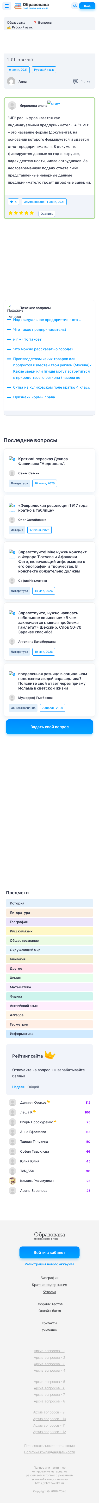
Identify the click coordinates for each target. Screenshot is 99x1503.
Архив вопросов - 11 (49, 1425)
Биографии (49, 1278)
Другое (16, 968)
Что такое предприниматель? (40, 329)
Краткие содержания (49, 1285)
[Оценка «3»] (21, 214)
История (17, 530)
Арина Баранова (33, 1190)
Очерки (49, 1291)
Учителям (49, 1330)
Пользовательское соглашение (49, 1446)
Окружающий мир (25, 950)
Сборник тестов (50, 1304)
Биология (17, 959)
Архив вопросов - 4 (49, 1370)
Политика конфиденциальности (49, 1452)
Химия (15, 978)
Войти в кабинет (49, 1252)
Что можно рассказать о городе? (43, 349)
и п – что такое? (27, 339)
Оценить (47, 213)
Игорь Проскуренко (36, 1122)
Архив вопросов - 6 (49, 1388)
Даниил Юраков (33, 1102)
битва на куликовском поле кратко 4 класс (51, 387)
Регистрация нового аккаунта (49, 1264)
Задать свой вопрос (50, 726)
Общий (33, 1087)
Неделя (18, 1087)
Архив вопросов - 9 (49, 1412)
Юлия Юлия (29, 1161)
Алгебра (17, 1015)
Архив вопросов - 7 (49, 1394)
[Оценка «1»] (10, 214)
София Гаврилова (34, 1151)
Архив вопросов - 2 (49, 1357)
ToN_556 (27, 1171)
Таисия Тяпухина (34, 1141)
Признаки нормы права (34, 397)
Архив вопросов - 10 (49, 1419)
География (19, 922)
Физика (16, 996)
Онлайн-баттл (49, 1311)
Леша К (26, 1112)
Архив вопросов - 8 (49, 1401)
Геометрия (19, 1024)
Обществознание (23, 708)
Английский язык (24, 1006)
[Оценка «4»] (26, 214)
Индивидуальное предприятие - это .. (47, 319)
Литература (19, 483)
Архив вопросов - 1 (49, 1351)
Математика (20, 987)
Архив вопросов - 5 (49, 1382)
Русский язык (44, 69)
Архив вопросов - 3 (49, 1364)
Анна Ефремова (33, 1132)
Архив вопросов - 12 (49, 1432)
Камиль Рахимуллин (37, 1181)
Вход (87, 6)
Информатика (21, 1034)
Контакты (49, 1323)
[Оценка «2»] (16, 214)
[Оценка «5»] (32, 214)
